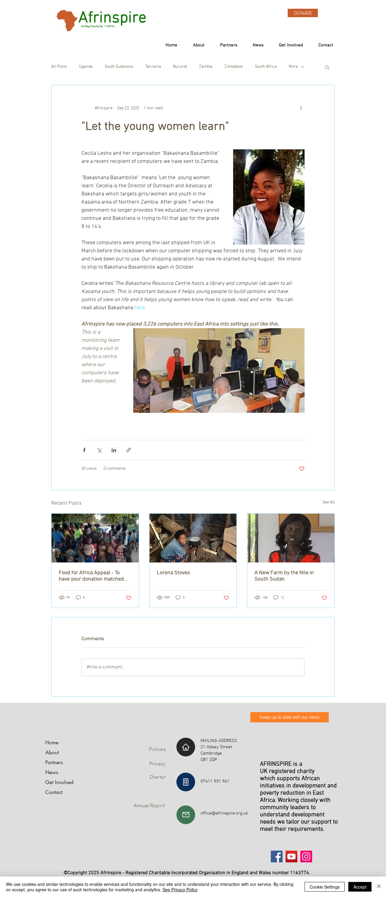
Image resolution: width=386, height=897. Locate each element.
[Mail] (185, 814)
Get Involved (59, 782)
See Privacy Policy (180, 889)
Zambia (205, 66)
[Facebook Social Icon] (277, 856)
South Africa (266, 66)
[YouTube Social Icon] (291, 856)
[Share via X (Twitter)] (99, 450)
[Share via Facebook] (84, 450)
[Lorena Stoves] (193, 538)
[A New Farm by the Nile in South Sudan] (290, 538)
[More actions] (301, 108)
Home (52, 742)
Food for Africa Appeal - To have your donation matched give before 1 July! (91, 576)
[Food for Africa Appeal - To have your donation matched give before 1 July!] (95, 538)
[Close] (378, 886)
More (293, 66)
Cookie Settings (325, 887)
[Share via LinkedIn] (114, 450)
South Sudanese (119, 66)
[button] (327, 66)
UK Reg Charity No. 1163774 (96, 26)
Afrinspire (112, 18)
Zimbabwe (233, 66)
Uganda (86, 66)
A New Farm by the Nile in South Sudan (284, 576)
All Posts (59, 66)
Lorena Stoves (173, 573)
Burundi (180, 66)
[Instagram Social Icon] (306, 856)
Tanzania (153, 66)
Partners (54, 762)
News (51, 772)
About (52, 752)
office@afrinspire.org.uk (224, 813)
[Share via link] (128, 450)
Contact (53, 792)
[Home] (185, 747)
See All (328, 502)
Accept (359, 887)
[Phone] (185, 782)
